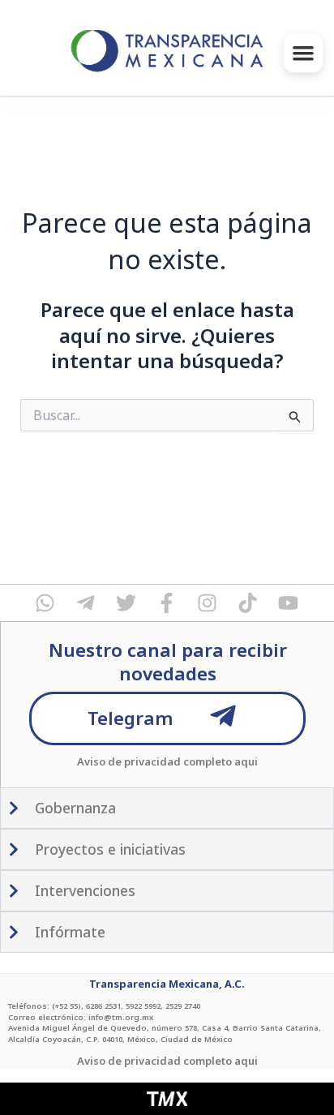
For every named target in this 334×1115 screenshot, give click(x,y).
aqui (246, 761)
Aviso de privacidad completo (154, 761)
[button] (303, 52)
